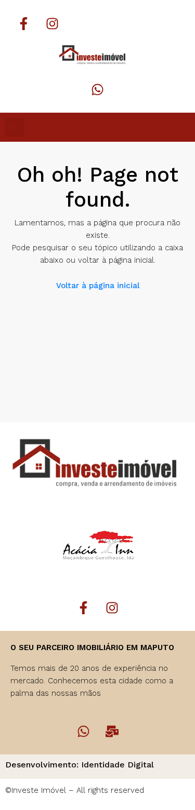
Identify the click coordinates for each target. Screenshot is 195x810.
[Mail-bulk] (112, 731)
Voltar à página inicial (97, 285)
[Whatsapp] (98, 89)
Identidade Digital (117, 765)
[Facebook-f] (23, 23)
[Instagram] (52, 23)
